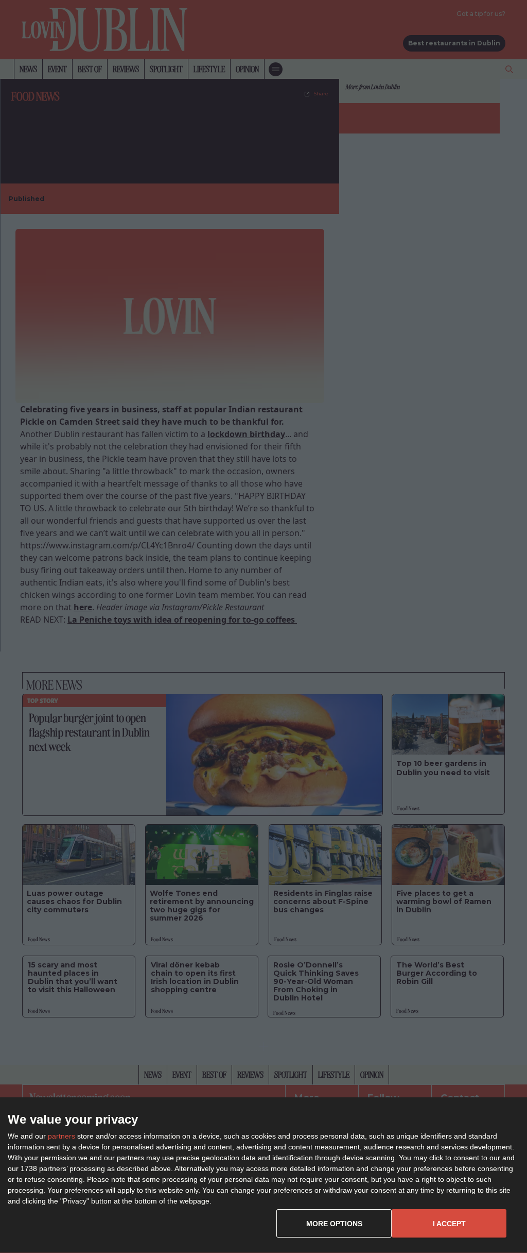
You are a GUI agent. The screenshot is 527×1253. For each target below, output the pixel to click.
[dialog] (263, 1175)
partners (61, 1136)
